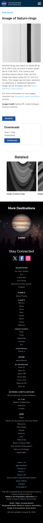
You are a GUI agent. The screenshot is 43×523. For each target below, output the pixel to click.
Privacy (21, 472)
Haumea (21, 341)
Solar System (21, 268)
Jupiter (21, 238)
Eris (21, 344)
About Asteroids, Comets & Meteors (21, 395)
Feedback (21, 469)
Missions (21, 433)
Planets (21, 293)
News (21, 417)
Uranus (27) (21, 380)
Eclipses (21, 287)
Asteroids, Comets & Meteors (21, 392)
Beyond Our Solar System (21, 284)
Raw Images (7, 13)
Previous (5, 226)
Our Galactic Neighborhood (13, 9)
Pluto (21, 332)
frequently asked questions (27, 96)
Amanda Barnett (27, 503)
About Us (21, 462)
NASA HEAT (21, 452)
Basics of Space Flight (21, 443)
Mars (21, 312)
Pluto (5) (21, 386)
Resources (21, 424)
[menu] (39, 3)
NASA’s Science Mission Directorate (21, 499)
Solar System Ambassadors (21, 446)
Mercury (21, 303)
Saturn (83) (21, 377)
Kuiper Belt (21, 277)
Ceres (21, 335)
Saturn (21, 319)
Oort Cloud (21, 281)
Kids (21, 437)
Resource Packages (21, 449)
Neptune (21, 325)
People (21, 430)
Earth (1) (21, 367)
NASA (3, 3)
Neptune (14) (22, 383)
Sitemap (21, 484)
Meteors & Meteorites (21, 402)
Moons (21, 357)
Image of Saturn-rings (16, 194)
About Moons (21, 360)
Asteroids (21, 405)
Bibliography (21, 465)
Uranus (21, 322)
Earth (21, 309)
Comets (21, 408)
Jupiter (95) (21, 374)
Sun (21, 274)
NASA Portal (21, 481)
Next (38, 226)
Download (12, 140)
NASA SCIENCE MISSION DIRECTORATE (21, 478)
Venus (21, 306)
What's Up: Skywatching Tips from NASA (22, 421)
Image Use (21, 475)
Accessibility (21, 487)
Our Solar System (21, 271)
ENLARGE (9, 118)
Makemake (21, 338)
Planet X (21, 351)
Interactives (21, 440)
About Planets (21, 296)
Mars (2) (21, 370)
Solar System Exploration (13, 3)
